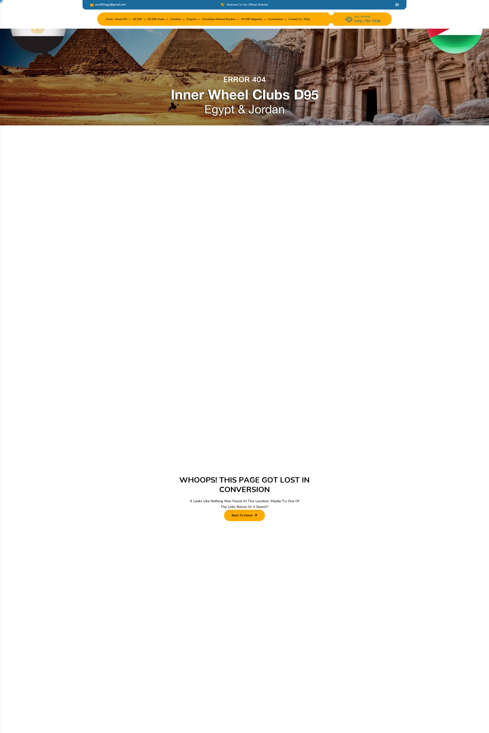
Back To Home (242, 515)
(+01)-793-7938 (367, 21)
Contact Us (295, 19)
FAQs (307, 19)
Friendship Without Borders (219, 19)
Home (109, 19)
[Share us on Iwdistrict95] (397, 4)
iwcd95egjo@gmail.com (110, 4)
